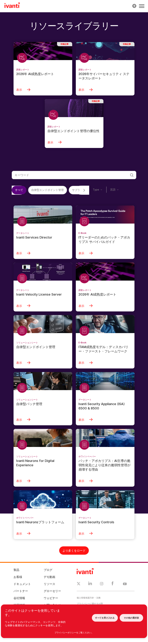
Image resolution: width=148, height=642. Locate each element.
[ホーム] (12, 6)
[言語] (133, 6)
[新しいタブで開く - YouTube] (125, 584)
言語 (113, 189)
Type (96, 189)
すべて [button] (19, 190)
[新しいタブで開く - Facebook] (112, 584)
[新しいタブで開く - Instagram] (101, 584)
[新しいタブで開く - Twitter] (78, 584)
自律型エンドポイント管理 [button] (47, 190)
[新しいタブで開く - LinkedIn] (90, 584)
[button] (141, 6)
